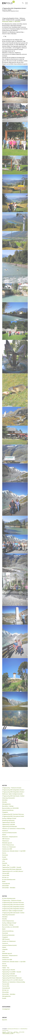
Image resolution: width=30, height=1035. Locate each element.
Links (3, 861)
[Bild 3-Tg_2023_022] (15, 221)
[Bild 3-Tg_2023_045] (15, 390)
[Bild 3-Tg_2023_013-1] (15, 165)
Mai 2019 (4, 1020)
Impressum (5, 830)
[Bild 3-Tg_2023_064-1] (15, 675)
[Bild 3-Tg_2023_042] (15, 562)
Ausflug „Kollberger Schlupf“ (9, 818)
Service (4, 853)
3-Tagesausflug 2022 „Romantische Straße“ (13, 816)
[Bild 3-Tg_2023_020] (15, 183)
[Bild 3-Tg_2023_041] (15, 472)
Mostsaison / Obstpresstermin (9, 836)
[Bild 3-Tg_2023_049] (15, 615)
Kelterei (4, 834)
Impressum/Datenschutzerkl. (9, 832)
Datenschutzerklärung (7, 810)
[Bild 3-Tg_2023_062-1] (15, 738)
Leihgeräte (4, 859)
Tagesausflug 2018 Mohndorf (9, 826)
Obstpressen (5, 840)
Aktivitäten (4, 800)
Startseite (4, 863)
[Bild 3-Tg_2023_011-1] (15, 589)
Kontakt (4, 857)
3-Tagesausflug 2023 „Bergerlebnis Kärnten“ (14, 8)
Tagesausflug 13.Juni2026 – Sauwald (11, 867)
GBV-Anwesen (6, 838)
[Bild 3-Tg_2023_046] (15, 544)
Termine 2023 (5, 873)
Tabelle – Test (5, 865)
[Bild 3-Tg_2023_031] (15, 525)
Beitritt (3, 881)
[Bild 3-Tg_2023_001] (15, 93)
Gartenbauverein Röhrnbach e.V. (13, 1028)
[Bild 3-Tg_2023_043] (15, 499)
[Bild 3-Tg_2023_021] (15, 202)
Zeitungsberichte (6, 804)
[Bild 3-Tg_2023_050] (15, 701)
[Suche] (22, 3)
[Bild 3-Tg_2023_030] (15, 330)
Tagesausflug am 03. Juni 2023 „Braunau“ (12, 871)
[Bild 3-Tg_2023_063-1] (15, 719)
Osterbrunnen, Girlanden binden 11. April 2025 (13, 851)
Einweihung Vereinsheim (8, 820)
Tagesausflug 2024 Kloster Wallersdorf (12, 869)
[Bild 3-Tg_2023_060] (15, 75)
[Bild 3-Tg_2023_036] (15, 311)
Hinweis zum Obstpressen (9, 847)
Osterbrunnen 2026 (7, 849)
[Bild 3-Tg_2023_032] (15, 292)
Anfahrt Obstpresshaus (8, 845)
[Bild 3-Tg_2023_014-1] (15, 139)
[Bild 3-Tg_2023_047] (15, 641)
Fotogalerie (5, 812)
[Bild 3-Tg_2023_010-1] (15, 435)
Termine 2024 (5, 875)
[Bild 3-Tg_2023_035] (15, 356)
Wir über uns (5, 877)
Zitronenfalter (5, 885)
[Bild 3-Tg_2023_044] (15, 454)
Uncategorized (6, 1009)
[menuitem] (22, 3)
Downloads (5, 855)
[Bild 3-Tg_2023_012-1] (15, 112)
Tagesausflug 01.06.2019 (8, 822)
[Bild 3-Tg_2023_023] (15, 240)
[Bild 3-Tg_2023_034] (15, 266)
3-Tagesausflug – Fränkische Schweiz (11, 788)
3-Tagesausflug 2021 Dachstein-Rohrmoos (13, 814)
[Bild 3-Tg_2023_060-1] (15, 757)
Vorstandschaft (6, 883)
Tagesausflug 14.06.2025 (8, 824)
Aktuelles (4, 802)
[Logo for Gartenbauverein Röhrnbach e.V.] (12, 3)
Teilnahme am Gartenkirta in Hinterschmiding (13, 828)
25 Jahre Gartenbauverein (8, 879)
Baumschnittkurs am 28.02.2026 (10, 808)
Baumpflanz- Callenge (7, 806)
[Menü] (26, 3)
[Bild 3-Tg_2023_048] (15, 416)
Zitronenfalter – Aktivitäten (8, 887)
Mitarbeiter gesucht (7, 843)
